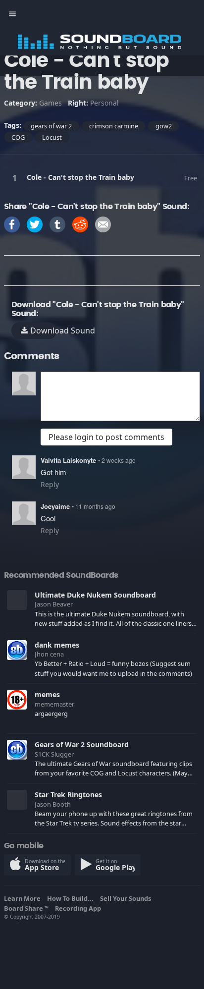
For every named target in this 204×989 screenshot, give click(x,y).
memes (47, 694)
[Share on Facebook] (12, 223)
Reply (50, 484)
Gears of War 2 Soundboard (82, 744)
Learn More (24, 898)
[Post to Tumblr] (57, 223)
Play (16, 177)
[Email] (103, 223)
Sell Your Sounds (127, 898)
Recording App (79, 908)
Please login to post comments (106, 437)
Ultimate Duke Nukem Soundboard (95, 595)
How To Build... (72, 898)
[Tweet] (35, 223)
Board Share (26, 908)
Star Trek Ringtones (68, 794)
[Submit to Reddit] (80, 223)
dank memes (57, 645)
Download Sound (42, 330)
